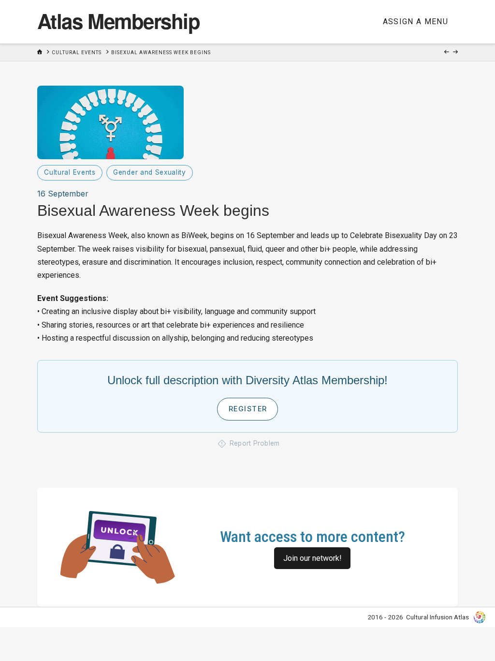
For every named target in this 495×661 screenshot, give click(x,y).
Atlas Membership (118, 21)
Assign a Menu (416, 21)
